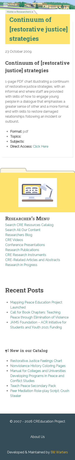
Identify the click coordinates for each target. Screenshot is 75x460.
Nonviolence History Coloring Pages (38, 366)
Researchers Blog (18, 235)
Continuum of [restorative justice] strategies (38, 28)
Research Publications (22, 250)
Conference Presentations (25, 245)
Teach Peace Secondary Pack (33, 386)
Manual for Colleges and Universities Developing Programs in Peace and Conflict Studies (38, 376)
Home (10, 11)
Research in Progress (21, 265)
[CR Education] (37, 4)
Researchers (23, 11)
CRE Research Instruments (25, 255)
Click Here (40, 146)
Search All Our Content (22, 230)
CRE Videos (14, 240)
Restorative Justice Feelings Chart (36, 361)
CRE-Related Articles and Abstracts (32, 260)
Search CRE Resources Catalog (29, 225)
